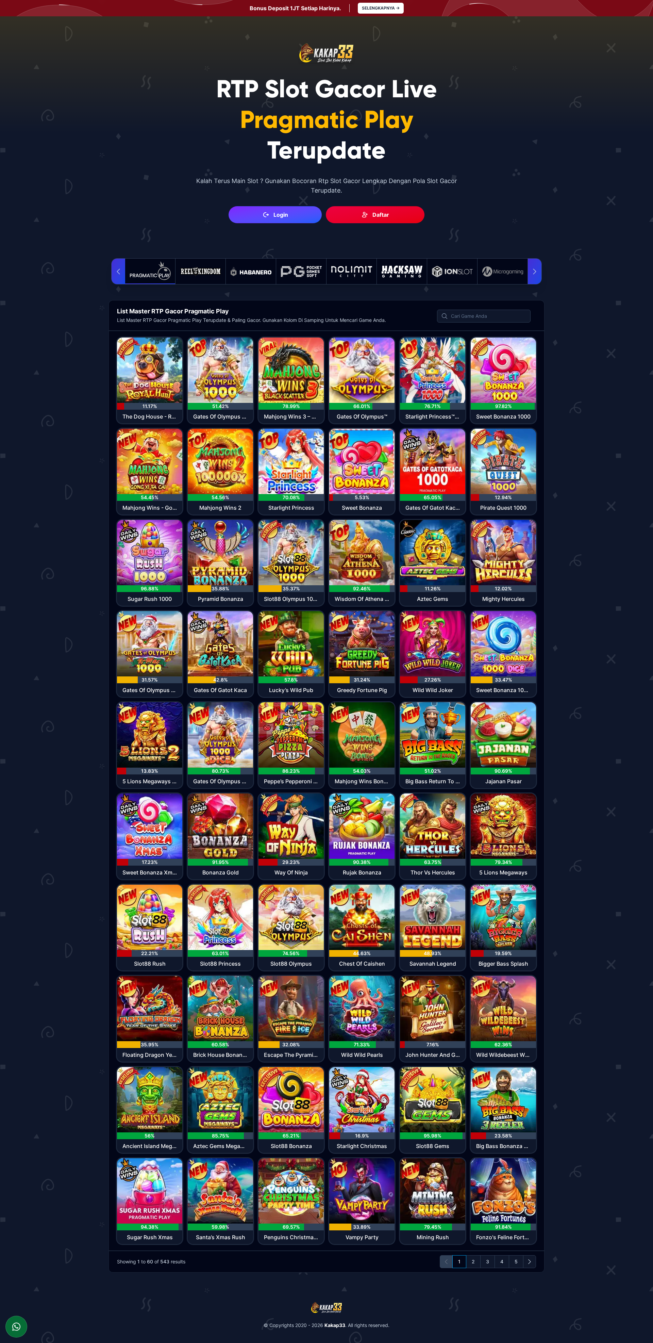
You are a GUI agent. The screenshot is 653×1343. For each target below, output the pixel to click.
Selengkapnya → (381, 8)
